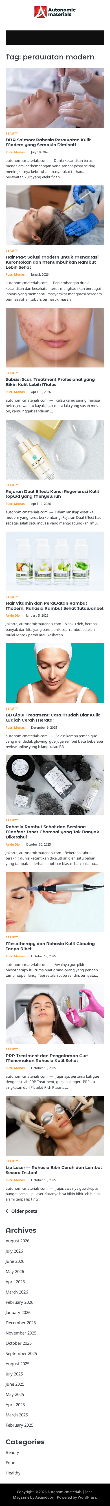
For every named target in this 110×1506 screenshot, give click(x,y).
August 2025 (17, 1363)
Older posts (24, 1211)
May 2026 (15, 1271)
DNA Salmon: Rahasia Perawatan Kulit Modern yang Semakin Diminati (48, 142)
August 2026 (17, 1240)
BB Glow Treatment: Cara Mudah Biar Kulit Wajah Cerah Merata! (53, 717)
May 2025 (15, 1394)
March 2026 (17, 1292)
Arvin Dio (13, 615)
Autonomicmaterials (64, 1491)
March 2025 (17, 1415)
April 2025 (15, 1404)
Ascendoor (44, 1497)
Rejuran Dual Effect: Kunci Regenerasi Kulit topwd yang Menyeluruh (52, 494)
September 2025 (21, 1353)
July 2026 (14, 1251)
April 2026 (15, 1281)
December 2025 (21, 1322)
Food (11, 1462)
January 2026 (18, 1312)
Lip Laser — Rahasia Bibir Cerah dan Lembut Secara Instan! (54, 1170)
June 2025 (15, 1384)
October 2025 (19, 1343)
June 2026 (15, 1261)
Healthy (13, 1473)
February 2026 (19, 1302)
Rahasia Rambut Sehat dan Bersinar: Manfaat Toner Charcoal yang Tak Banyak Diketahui (52, 832)
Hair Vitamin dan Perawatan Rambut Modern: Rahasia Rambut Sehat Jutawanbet (55, 606)
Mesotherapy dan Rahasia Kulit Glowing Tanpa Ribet (50, 946)
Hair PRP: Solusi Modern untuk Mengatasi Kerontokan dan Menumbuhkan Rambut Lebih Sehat (52, 262)
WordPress (87, 1497)
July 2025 (14, 1374)
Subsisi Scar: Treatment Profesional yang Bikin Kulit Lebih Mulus (50, 382)
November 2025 (21, 1333)
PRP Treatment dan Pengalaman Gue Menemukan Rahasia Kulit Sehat (47, 1058)
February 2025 (19, 1425)
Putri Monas (15, 152)
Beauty (12, 133)
